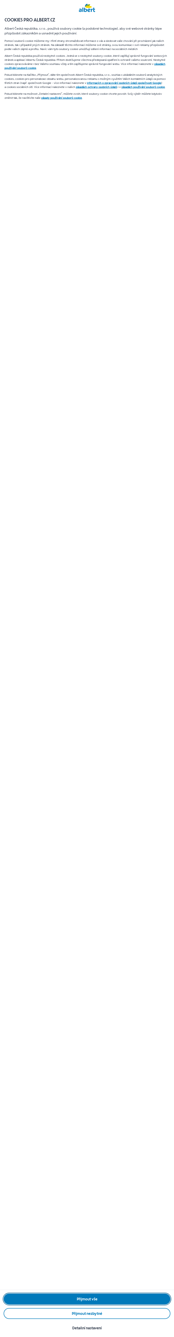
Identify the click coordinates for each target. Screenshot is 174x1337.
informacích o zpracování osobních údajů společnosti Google (124, 83)
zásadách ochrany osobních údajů (96, 87)
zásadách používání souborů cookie (143, 87)
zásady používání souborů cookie (61, 97)
